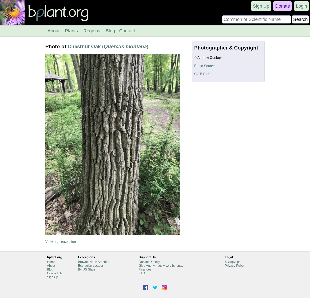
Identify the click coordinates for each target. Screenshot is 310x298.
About (53, 30)
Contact (127, 30)
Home (51, 262)
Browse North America (93, 262)
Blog (110, 30)
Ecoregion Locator (90, 265)
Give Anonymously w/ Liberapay (161, 265)
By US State (86, 269)
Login (301, 6)
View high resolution (60, 241)
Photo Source (204, 66)
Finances (145, 269)
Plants (71, 30)
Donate (282, 6)
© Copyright (233, 262)
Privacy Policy (235, 265)
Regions (91, 30)
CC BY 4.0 (202, 74)
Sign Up (261, 6)
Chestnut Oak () (108, 46)
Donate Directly (149, 262)
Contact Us (55, 273)
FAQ (142, 273)
